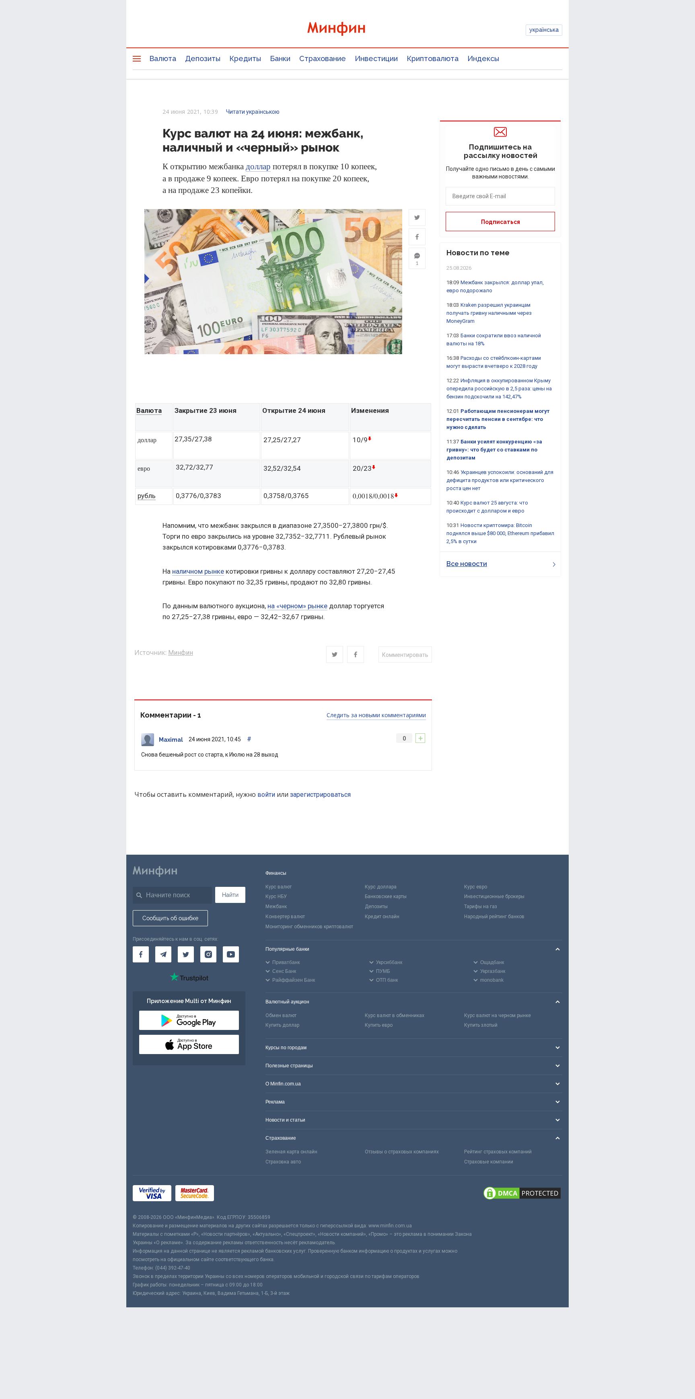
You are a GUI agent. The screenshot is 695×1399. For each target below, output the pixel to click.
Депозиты (202, 58)
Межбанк (276, 906)
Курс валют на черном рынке (497, 1015)
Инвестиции (376, 58)
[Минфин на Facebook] (141, 954)
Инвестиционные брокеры (494, 896)
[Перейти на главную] (347, 30)
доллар (258, 166)
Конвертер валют (285, 916)
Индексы (483, 58)
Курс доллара (381, 887)
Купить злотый (481, 1025)
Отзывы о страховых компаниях (402, 1152)
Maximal (171, 739)
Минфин (180, 652)
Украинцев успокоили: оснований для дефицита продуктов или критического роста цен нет (499, 480)
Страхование (322, 58)
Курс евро (475, 887)
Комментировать (405, 655)
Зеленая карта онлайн (291, 1152)
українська (544, 30)
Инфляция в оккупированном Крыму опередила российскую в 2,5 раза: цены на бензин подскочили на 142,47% (499, 388)
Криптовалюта (433, 58)
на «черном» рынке (297, 606)
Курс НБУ (276, 896)
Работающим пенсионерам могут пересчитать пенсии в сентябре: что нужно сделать (497, 419)
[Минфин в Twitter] (186, 954)
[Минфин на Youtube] (231, 954)
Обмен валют (280, 1015)
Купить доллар (282, 1025)
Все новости (466, 564)
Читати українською (253, 112)
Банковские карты (386, 896)
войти (266, 794)
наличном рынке (198, 571)
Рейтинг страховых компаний (498, 1152)
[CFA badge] (236, 1194)
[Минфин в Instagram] (208, 954)
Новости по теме (478, 252)
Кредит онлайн (382, 916)
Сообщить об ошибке (170, 918)
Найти (230, 895)
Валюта (162, 58)
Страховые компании (488, 1162)
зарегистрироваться (320, 794)
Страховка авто (283, 1162)
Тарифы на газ (480, 906)
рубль (147, 496)
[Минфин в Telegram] (163, 954)
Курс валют (278, 887)
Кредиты (245, 58)
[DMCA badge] (522, 1194)
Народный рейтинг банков (494, 916)
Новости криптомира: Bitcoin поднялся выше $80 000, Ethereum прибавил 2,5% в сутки (500, 533)
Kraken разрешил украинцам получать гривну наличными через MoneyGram (489, 313)
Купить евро (379, 1025)
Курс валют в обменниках (394, 1015)
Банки (280, 58)
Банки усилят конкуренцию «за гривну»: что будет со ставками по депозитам (494, 450)
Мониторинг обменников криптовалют (309, 926)
